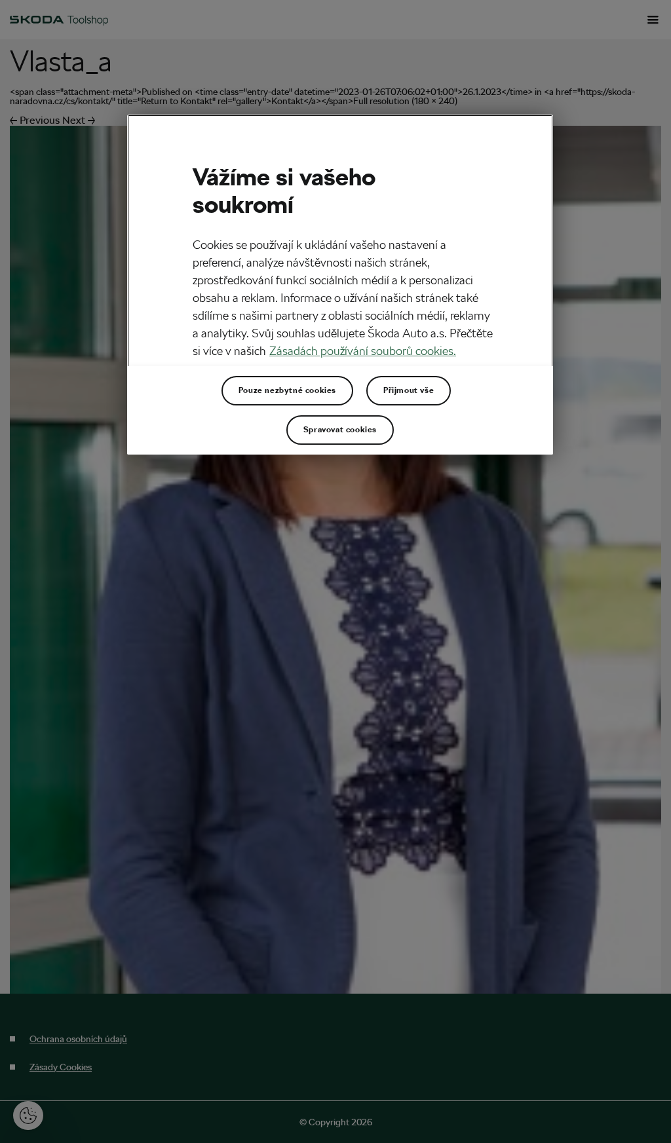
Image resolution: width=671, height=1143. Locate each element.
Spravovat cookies (340, 429)
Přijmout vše (408, 390)
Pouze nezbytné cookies (287, 390)
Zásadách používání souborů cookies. (362, 351)
